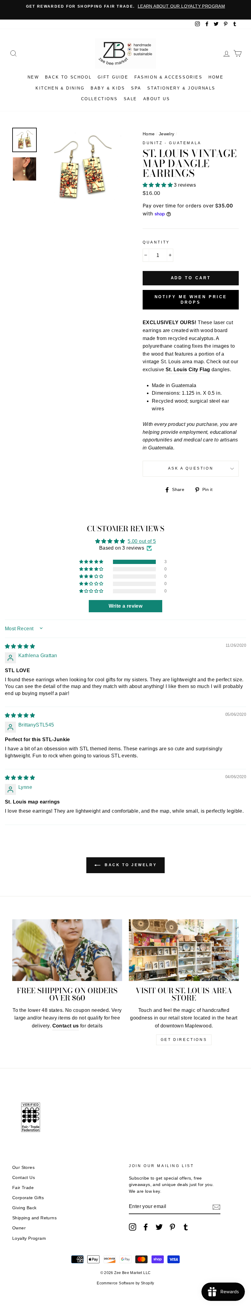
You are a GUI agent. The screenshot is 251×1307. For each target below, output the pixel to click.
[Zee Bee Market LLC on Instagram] (132, 1227)
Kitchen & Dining (60, 88)
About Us (156, 99)
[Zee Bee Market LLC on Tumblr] (185, 1227)
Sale (130, 99)
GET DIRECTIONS (184, 1040)
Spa (136, 88)
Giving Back (24, 1208)
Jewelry (166, 134)
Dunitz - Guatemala (172, 143)
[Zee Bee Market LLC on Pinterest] (172, 1227)
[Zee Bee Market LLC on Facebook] (145, 1227)
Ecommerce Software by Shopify (125, 1283)
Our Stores (23, 1167)
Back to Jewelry (130, 865)
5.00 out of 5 (142, 541)
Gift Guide (113, 77)
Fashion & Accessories (168, 77)
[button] (158, 185)
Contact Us (23, 1177)
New (33, 77)
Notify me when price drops (191, 300)
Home (215, 77)
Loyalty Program (29, 1238)
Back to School (68, 77)
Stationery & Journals (181, 88)
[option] (125, 6)
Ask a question (190, 468)
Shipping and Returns (34, 1218)
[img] (20, 646)
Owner (19, 1228)
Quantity (156, 242)
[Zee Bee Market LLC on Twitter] (159, 1227)
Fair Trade (23, 1187)
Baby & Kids (108, 88)
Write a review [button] (126, 606)
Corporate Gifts (28, 1197)
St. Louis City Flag (188, 369)
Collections (99, 99)
